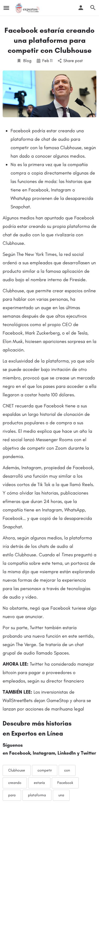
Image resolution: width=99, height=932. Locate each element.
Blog (27, 60)
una (61, 795)
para (12, 795)
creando (14, 782)
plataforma (37, 795)
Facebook (65, 782)
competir (44, 770)
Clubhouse (16, 770)
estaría (39, 782)
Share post (73, 60)
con (67, 770)
